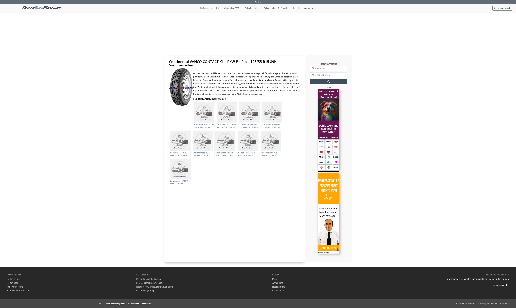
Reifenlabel (12, 283)
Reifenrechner (284, 8)
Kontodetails (278, 290)
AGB (101, 304)
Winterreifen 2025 (231, 8)
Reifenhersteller (251, 8)
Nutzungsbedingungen (115, 304)
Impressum (146, 304)
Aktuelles (306, 8)
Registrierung (278, 287)
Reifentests (205, 8)
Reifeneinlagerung (145, 290)
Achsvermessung (15, 287)
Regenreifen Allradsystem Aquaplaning (154, 287)
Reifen (218, 8)
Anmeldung (277, 283)
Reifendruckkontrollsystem (148, 279)
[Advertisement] (258, 33)
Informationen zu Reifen (18, 290)
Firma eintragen (501, 8)
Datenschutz (133, 304)
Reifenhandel (269, 8)
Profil (257, 2)
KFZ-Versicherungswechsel (149, 283)
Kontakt (296, 8)
